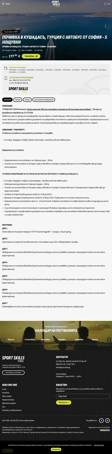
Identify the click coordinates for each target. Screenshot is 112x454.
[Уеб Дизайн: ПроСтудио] (105, 430)
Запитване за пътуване (13, 373)
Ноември (64, 341)
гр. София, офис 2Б (71, 361)
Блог (3, 407)
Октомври (47, 341)
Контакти (5, 393)
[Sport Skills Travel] (56, 4)
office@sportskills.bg (63, 367)
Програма (7, 100)
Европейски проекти (9, 403)
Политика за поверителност (12, 410)
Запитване (29, 56)
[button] (109, 340)
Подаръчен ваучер (8, 400)
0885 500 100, (17, 80)
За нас (4, 389)
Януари (98, 341)
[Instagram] (107, 420)
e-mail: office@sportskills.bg (18, 83)
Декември (81, 341)
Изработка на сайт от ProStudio (99, 427)
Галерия (17, 100)
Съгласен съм (56, 449)
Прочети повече (99, 445)
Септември (30, 341)
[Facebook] (101, 420)
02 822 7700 (27, 80)
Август (14, 341)
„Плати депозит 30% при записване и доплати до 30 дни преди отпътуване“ (59, 109)
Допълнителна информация (43, 100)
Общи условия (7, 396)
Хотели (27, 100)
